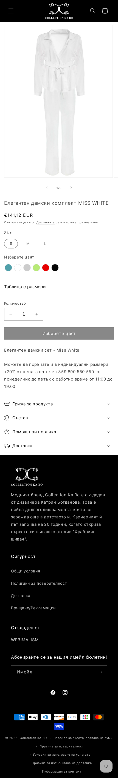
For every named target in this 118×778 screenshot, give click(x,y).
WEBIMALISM (25, 639)
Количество (15, 303)
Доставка (20, 595)
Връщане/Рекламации (33, 607)
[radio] (11, 244)
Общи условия (25, 571)
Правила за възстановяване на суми (83, 738)
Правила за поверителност (62, 746)
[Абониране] (101, 672)
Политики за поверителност (39, 583)
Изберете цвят (19, 257)
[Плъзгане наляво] (47, 188)
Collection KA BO (33, 738)
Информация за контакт (62, 771)
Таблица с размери (25, 286)
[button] (11, 11)
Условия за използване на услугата (61, 754)
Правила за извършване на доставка (62, 763)
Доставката (45, 222)
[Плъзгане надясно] (71, 188)
